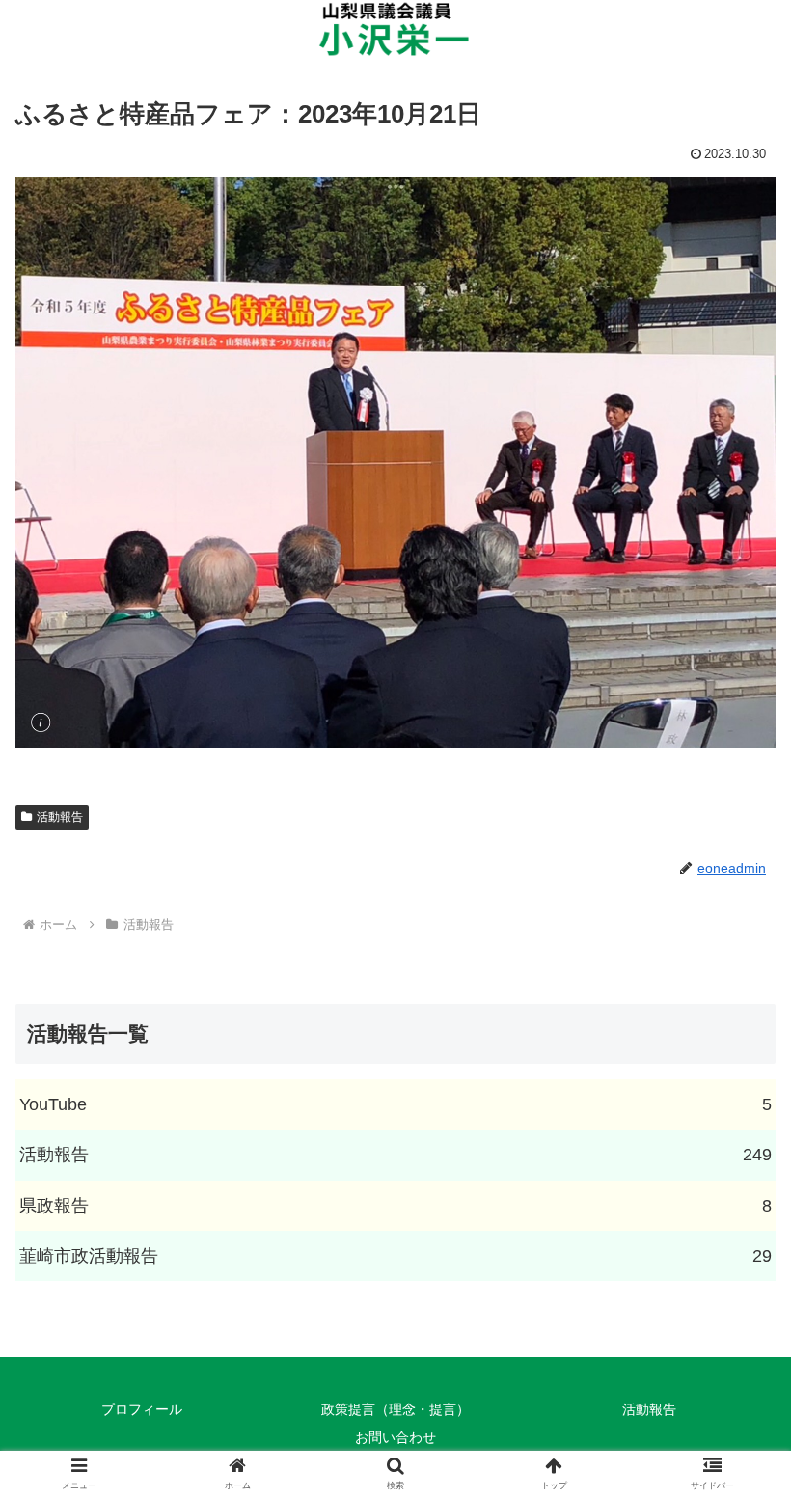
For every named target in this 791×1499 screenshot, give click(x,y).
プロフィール (141, 1409)
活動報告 (60, 817)
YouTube (395, 1104)
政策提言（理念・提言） (395, 1409)
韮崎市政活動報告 (395, 1256)
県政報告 (395, 1205)
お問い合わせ (395, 1437)
